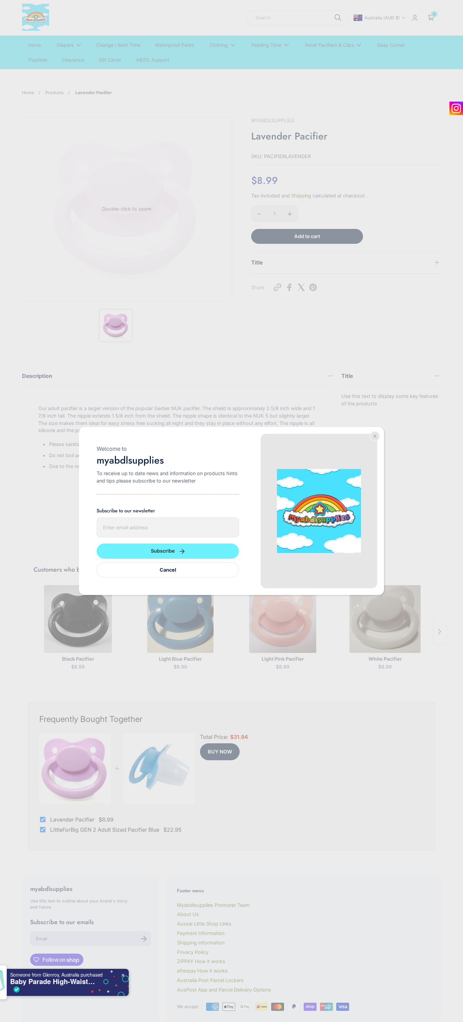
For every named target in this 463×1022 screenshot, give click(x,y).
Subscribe (163, 551)
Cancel (168, 570)
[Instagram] (456, 108)
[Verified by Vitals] (53, 989)
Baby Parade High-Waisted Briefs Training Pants (88, 981)
